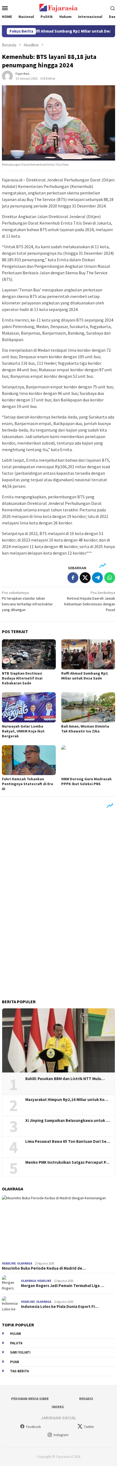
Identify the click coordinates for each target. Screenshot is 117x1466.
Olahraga (24, 1263)
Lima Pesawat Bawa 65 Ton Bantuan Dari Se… (67, 1141)
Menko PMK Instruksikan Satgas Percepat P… (67, 1162)
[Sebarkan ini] (72, 577)
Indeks (58, 1407)
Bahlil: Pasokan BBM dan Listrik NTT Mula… (65, 1078)
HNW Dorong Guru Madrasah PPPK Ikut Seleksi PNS (86, 781)
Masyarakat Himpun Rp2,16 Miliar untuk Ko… (66, 1099)
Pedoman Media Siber (30, 1398)
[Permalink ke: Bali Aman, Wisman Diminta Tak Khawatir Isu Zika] (88, 707)
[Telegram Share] (97, 577)
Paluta (16, 1343)
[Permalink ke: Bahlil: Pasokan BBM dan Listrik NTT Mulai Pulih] (58, 1040)
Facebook (33, 1426)
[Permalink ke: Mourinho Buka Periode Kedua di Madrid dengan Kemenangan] (58, 1227)
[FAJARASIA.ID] (58, 7)
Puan (14, 1362)
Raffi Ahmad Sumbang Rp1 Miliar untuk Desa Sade (66, 31)
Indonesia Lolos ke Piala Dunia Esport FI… (59, 1306)
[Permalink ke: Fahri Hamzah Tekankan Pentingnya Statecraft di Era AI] (29, 760)
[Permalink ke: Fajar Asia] (7, 75)
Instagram (61, 1435)
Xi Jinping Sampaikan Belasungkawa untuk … (67, 1120)
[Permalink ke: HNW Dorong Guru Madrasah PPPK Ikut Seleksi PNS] (88, 760)
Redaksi (86, 1398)
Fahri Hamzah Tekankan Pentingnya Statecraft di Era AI (27, 783)
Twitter (89, 1426)
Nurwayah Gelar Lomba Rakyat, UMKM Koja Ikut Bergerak (23, 731)
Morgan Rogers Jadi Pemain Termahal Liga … (62, 1285)
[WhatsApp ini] (109, 577)
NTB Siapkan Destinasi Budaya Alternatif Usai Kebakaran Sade (22, 678)
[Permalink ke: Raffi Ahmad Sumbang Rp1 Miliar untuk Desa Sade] (88, 654)
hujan (15, 1333)
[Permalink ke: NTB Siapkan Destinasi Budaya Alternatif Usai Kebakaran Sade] (29, 654)
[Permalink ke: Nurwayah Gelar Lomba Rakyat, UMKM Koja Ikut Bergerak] (29, 707)
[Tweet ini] (85, 577)
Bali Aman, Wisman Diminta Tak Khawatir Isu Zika (85, 729)
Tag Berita (19, 1371)
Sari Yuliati (20, 1352)
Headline (9, 1263)
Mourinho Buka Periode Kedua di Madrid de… (44, 1268)
